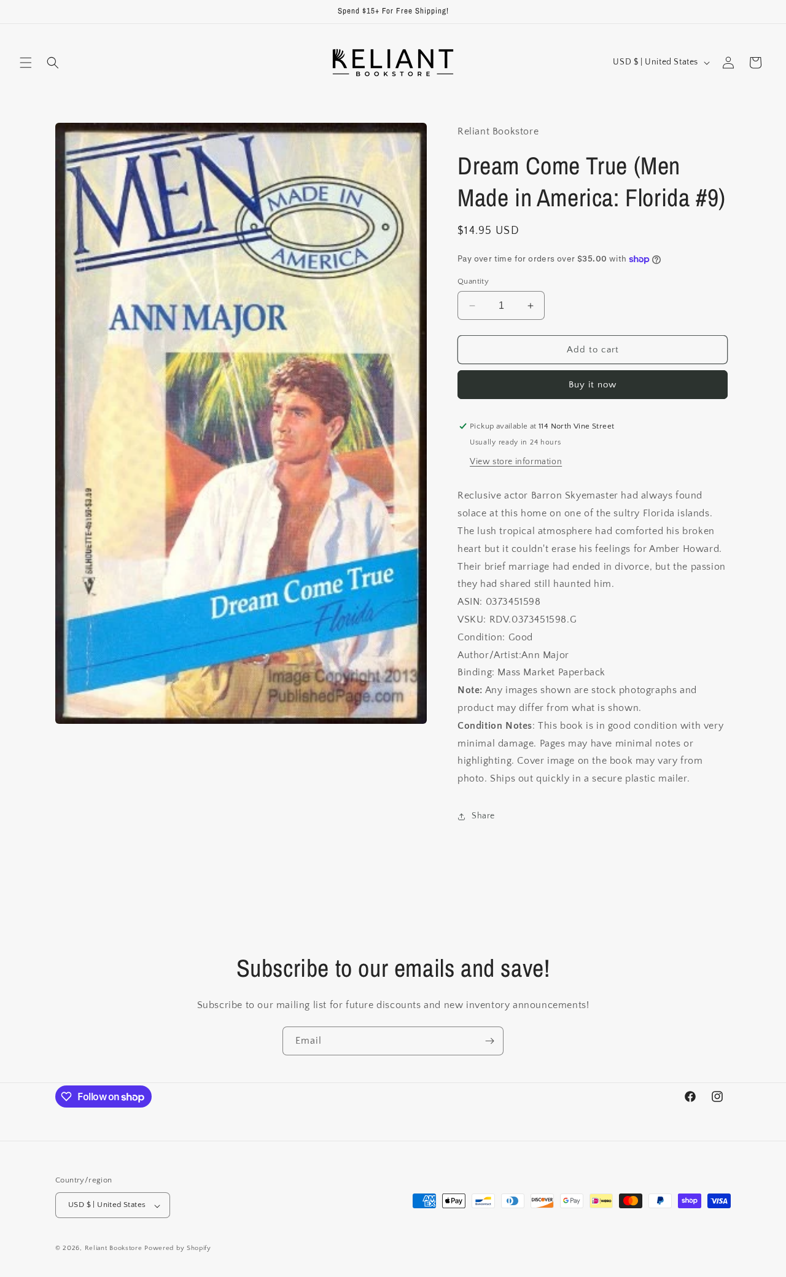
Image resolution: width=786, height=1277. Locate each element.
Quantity (473, 281)
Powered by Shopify (177, 1248)
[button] (25, 62)
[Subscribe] (489, 1041)
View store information (516, 462)
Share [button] (483, 816)
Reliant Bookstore (113, 1248)
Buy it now (593, 384)
